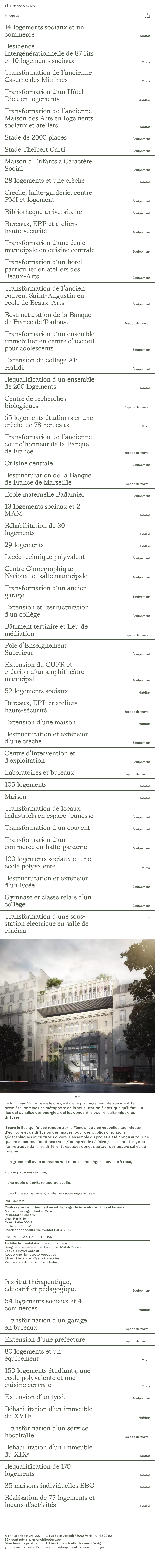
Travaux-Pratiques (36, 1547)
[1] (79, 1097)
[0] (76, 1097)
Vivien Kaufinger (92, 1547)
